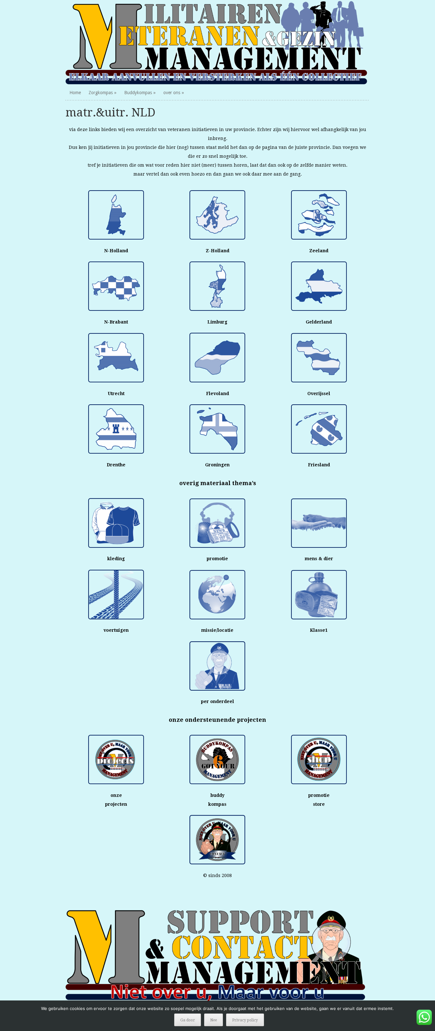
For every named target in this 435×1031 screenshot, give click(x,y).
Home (75, 92)
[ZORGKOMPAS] (218, 42)
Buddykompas (138, 92)
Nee (213, 1020)
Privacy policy (245, 1020)
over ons (171, 92)
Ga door (187, 1020)
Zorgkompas (101, 92)
